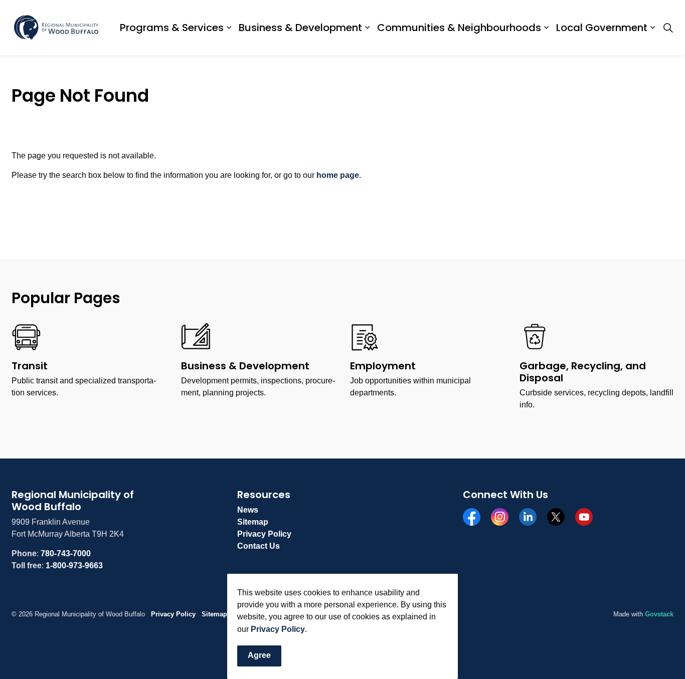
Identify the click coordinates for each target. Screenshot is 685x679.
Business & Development (300, 28)
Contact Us (258, 546)
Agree (259, 655)
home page (337, 175)
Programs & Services (172, 28)
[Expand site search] (667, 27)
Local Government (601, 28)
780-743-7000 (66, 553)
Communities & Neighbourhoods (459, 28)
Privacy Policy (278, 629)
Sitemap (252, 522)
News (247, 510)
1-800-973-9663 (74, 565)
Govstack (659, 614)
